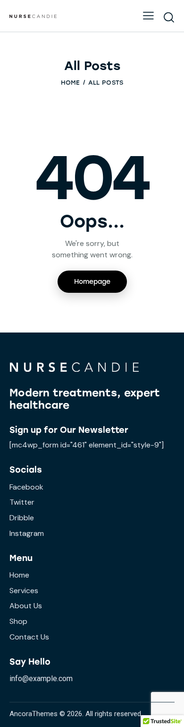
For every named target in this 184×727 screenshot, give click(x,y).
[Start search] (169, 17)
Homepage (92, 282)
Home (70, 82)
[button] (148, 15)
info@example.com (41, 678)
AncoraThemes (33, 713)
